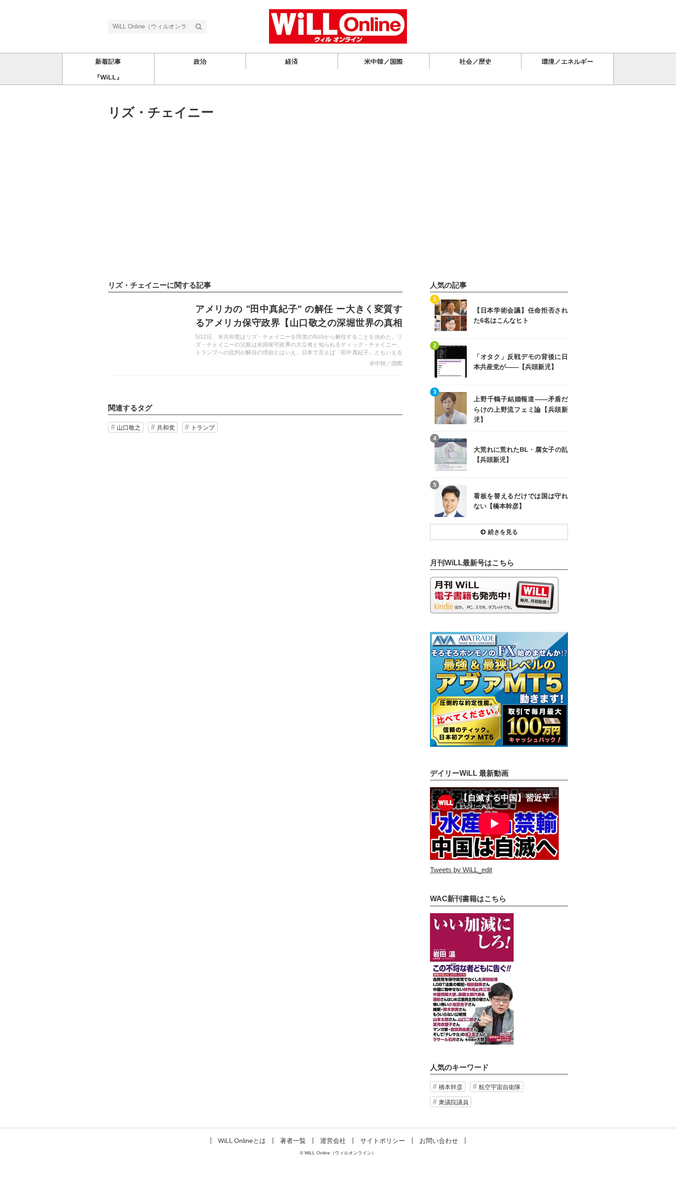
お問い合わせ (438, 1140)
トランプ (203, 427)
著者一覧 (293, 1140)
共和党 (166, 427)
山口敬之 (129, 427)
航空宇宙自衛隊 (500, 1087)
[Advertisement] (338, 200)
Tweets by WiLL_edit (461, 870)
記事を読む (255, 334)
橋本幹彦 (451, 1087)
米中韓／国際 (385, 363)
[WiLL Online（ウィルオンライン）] (338, 25)
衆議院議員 (454, 1102)
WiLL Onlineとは (242, 1140)
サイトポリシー (382, 1140)
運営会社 (333, 1140)
